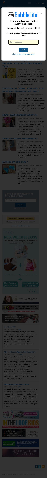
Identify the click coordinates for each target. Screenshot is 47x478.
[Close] (41, 14)
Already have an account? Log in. (23, 54)
